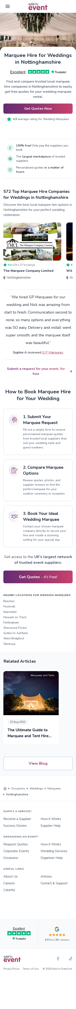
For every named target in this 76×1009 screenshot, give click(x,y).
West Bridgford (13, 638)
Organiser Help (52, 858)
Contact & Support (54, 883)
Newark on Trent (14, 617)
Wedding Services (54, 851)
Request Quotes (15, 844)
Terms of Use (30, 968)
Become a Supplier (17, 819)
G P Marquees (52, 352)
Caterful (9, 890)
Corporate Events (16, 851)
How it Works (51, 819)
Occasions (10, 858)
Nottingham (11, 623)
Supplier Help (51, 825)
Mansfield (9, 612)
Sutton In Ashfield (15, 633)
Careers (9, 883)
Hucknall (9, 606)
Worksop (9, 644)
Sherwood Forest (15, 628)
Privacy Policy (11, 968)
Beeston (9, 601)
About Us (10, 876)
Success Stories (15, 825)
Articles (46, 876)
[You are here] (5, 789)
